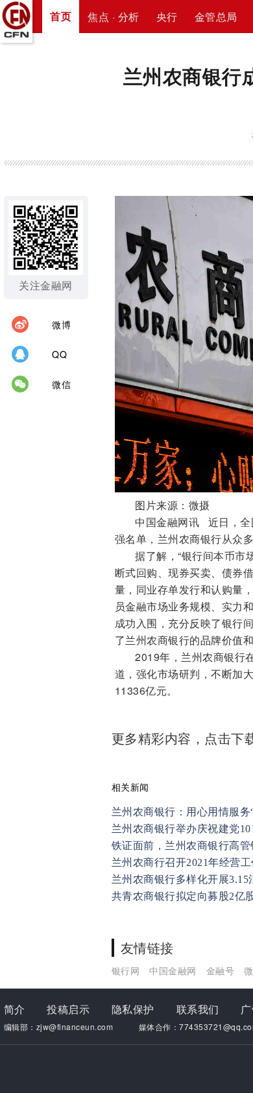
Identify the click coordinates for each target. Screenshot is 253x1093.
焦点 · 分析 (113, 16)
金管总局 (216, 16)
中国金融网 (173, 970)
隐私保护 (133, 1009)
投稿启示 (68, 1009)
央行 (167, 16)
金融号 (220, 970)
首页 (60, 15)
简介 (14, 1009)
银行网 (126, 970)
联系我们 (197, 1009)
